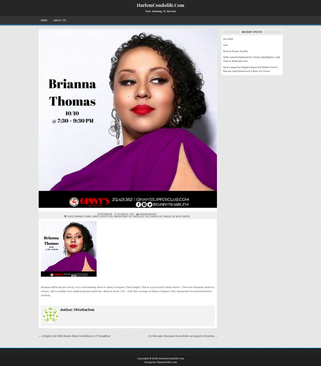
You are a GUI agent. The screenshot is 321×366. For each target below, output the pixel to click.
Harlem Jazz (139, 216)
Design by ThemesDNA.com (160, 362)
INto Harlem (152, 216)
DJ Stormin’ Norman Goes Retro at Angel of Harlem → (183, 336)
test (225, 45)
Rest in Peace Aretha (235, 51)
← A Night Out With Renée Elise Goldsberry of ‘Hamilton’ (74, 336)
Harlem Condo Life (123, 216)
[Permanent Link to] (128, 118)
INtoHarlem (106, 214)
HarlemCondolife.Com (160, 5)
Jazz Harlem (165, 216)
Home (44, 20)
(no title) (228, 39)
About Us (59, 20)
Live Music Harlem (180, 216)
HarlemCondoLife (148, 214)
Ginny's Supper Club (102, 216)
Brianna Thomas (83, 216)
